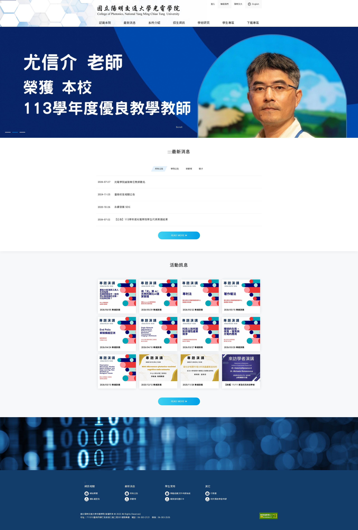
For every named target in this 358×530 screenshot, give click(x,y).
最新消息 (130, 23)
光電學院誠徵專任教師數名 (129, 181)
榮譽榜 (133, 498)
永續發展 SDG (122, 206)
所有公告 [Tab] (159, 168)
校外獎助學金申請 (218, 498)
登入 (213, 4)
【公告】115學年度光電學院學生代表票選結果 (141, 218)
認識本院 (105, 23)
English (255, 4)
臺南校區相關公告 (124, 193)
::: (0, 1)
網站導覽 (94, 492)
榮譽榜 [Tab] (189, 168)
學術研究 (204, 23)
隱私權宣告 (95, 498)
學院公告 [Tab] (175, 168)
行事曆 (213, 492)
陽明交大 (238, 4)
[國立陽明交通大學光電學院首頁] (138, 9)
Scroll (179, 126)
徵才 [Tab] (201, 168)
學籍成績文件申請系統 (180, 492)
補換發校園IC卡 (177, 498)
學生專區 (228, 23)
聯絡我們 (225, 4)
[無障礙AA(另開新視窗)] (268, 515)
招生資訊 (179, 23)
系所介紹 (154, 23)
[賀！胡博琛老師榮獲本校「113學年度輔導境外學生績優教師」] (179, 82)
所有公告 (134, 492)
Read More (178, 234)
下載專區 (253, 23)
